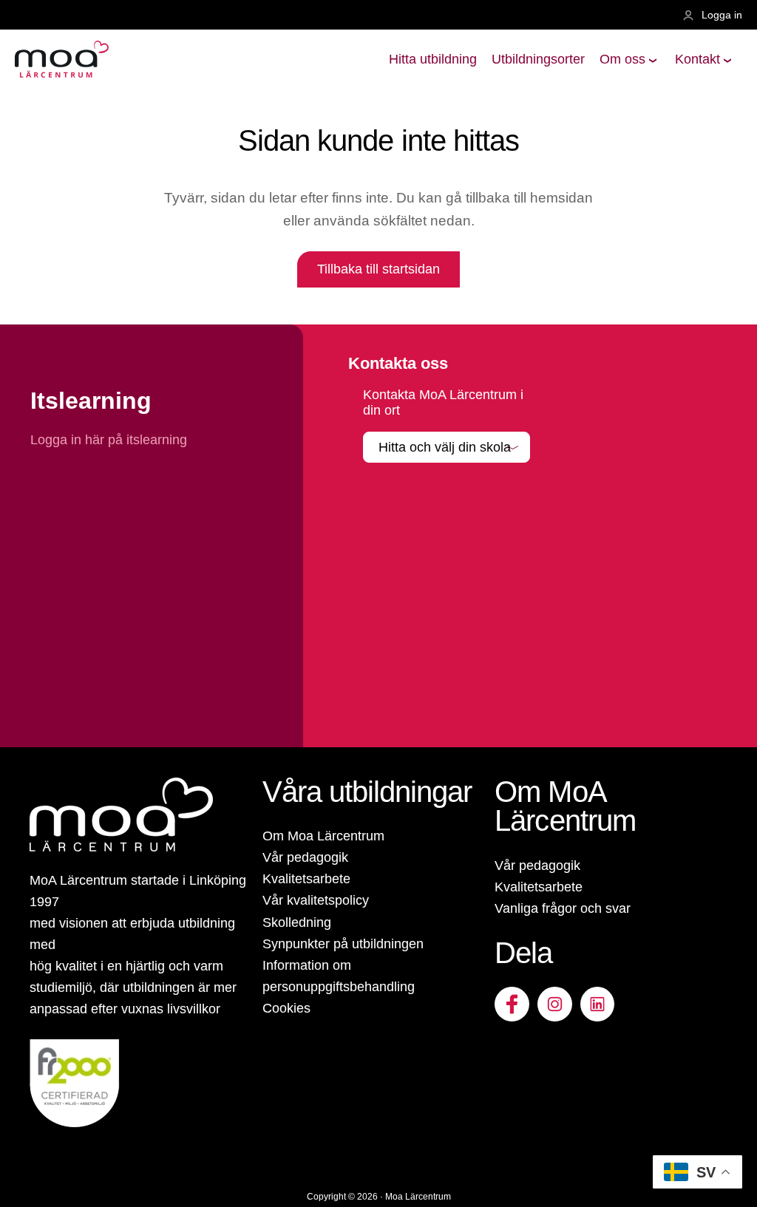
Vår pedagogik (305, 857)
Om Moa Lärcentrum (323, 836)
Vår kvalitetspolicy (315, 900)
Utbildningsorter (538, 59)
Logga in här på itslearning (110, 439)
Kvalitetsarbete (306, 878)
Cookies (286, 1008)
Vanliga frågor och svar (563, 908)
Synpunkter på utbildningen (343, 943)
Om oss (622, 59)
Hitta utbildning (433, 59)
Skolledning (296, 922)
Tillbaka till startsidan (378, 269)
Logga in (722, 15)
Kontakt (697, 59)
